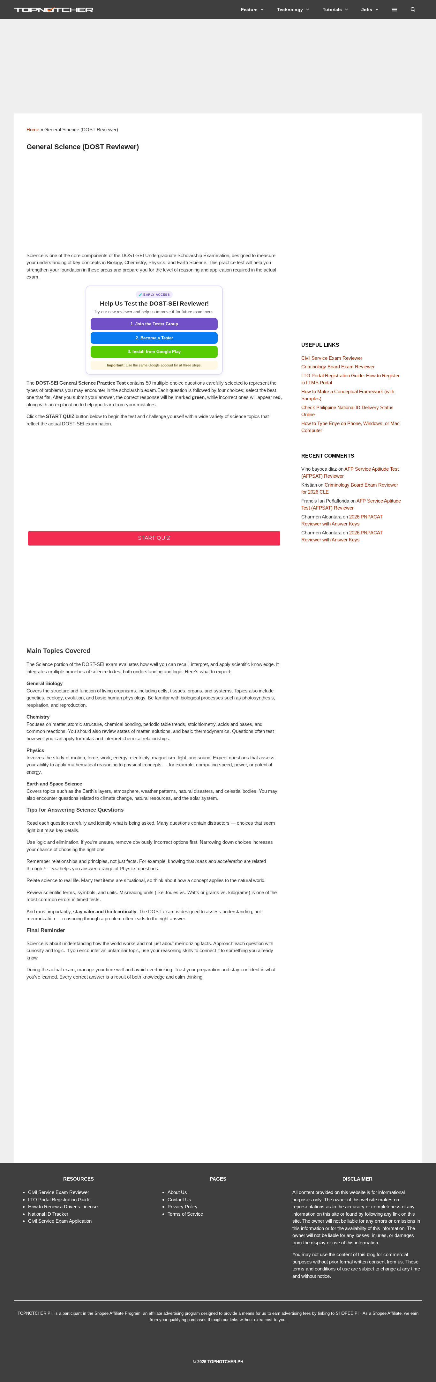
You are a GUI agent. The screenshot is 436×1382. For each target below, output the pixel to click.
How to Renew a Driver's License (63, 1206)
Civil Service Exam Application (60, 1221)
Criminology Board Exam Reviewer (338, 366)
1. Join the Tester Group (154, 324)
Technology (290, 9)
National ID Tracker (48, 1214)
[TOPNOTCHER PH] (55, 10)
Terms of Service (185, 1214)
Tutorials (332, 9)
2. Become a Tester (154, 338)
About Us (177, 1192)
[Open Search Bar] (413, 9)
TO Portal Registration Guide (60, 1199)
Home (32, 129)
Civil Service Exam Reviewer (331, 358)
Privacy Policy (183, 1206)
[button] (394, 9)
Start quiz (154, 538)
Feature (249, 9)
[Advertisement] (218, 66)
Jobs (366, 9)
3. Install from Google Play (154, 351)
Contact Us (179, 1199)
